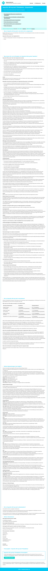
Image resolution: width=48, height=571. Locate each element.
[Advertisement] (38, 19)
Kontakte (43, 3)
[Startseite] (3, 2)
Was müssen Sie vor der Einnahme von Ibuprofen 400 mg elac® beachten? (14, 18)
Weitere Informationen (8, 25)
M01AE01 (24, 28)
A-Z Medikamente (37, 3)
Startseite (31, 3)
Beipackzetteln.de (9, 2)
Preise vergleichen (9, 557)
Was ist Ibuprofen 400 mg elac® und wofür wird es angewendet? (13, 15)
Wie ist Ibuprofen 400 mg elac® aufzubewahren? (12, 23)
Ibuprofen (33, 28)
